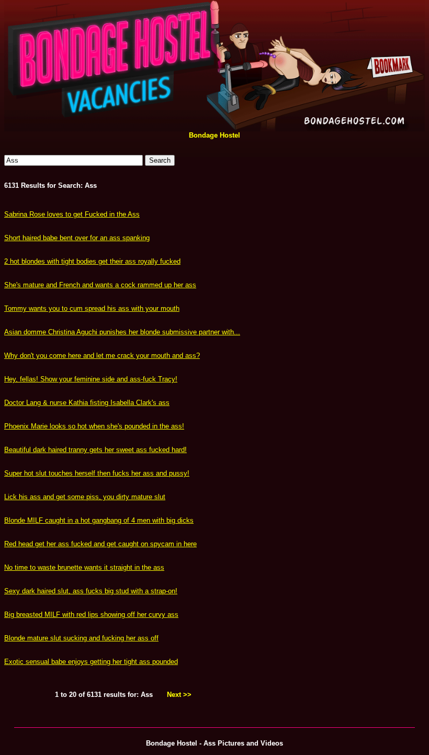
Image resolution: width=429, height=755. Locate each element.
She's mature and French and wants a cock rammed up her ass (100, 285)
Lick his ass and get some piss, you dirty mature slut (84, 497)
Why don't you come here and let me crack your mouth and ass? (102, 355)
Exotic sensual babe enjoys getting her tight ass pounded (91, 662)
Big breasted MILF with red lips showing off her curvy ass (91, 614)
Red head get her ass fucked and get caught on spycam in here (100, 544)
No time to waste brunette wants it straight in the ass (84, 567)
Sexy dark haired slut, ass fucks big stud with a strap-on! (90, 591)
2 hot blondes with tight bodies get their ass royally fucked (92, 261)
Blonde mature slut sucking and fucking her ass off (81, 638)
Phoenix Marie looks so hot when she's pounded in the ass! (94, 426)
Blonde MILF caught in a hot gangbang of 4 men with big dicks (99, 520)
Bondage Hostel (214, 135)
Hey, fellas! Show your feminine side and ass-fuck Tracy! (90, 379)
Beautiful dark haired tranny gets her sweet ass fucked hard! (95, 450)
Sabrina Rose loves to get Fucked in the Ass (72, 214)
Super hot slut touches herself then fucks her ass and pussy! (96, 473)
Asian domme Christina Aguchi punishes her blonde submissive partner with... (122, 332)
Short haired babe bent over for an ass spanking (77, 238)
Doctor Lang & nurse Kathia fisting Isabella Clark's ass (87, 403)
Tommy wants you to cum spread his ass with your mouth (91, 308)
